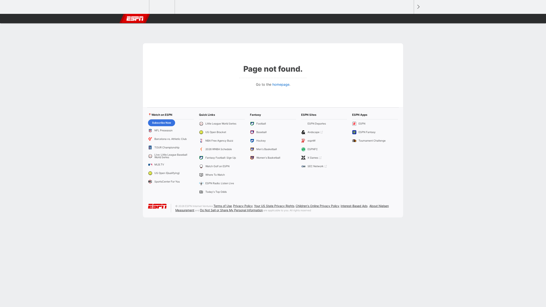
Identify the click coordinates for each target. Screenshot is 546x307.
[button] (408, 18)
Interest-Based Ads (354, 206)
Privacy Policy (243, 206)
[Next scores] (418, 7)
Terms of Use (222, 206)
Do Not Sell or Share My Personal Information (231, 210)
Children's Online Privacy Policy (317, 206)
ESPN (135, 18)
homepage (280, 84)
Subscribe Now (161, 122)
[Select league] (137, 7)
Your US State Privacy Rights (274, 206)
